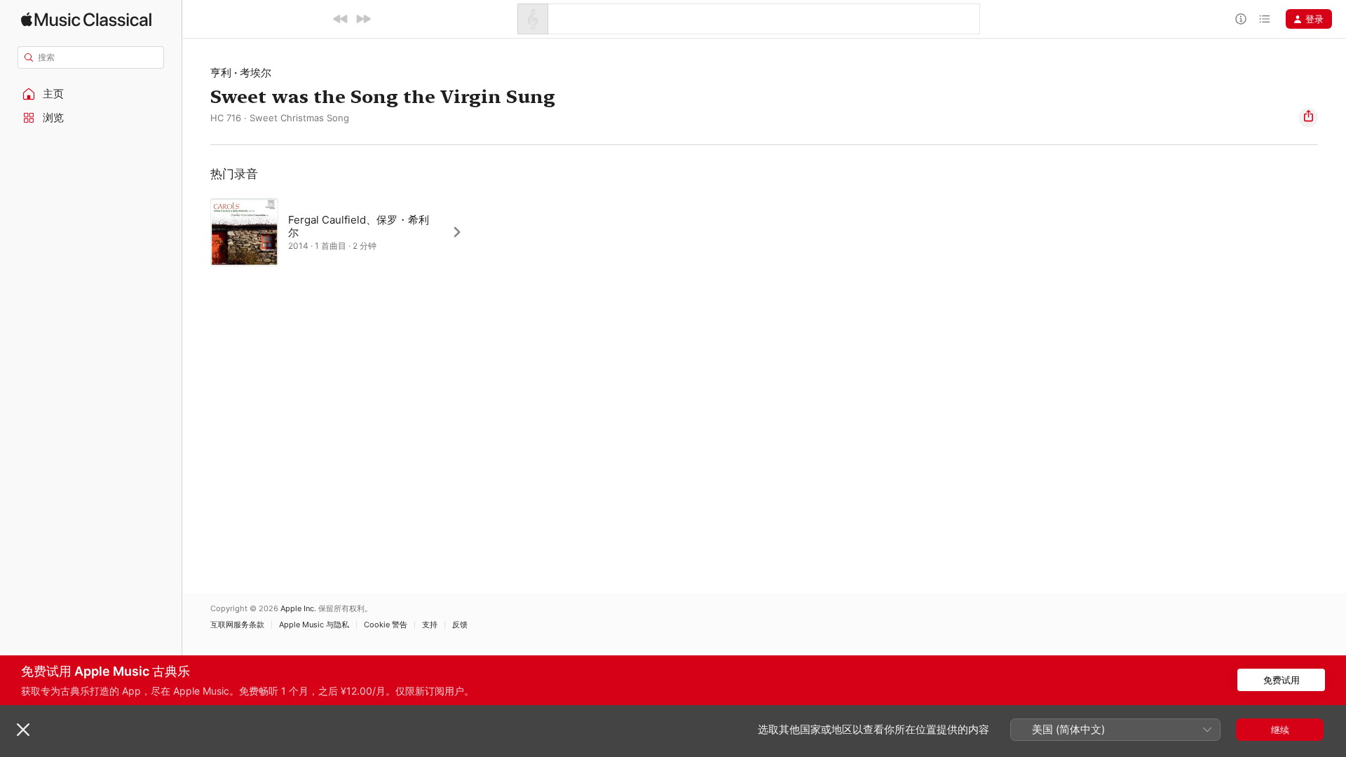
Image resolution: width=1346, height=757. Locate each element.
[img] (86, 19)
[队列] (1264, 19)
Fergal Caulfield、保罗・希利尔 (358, 226)
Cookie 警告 (385, 625)
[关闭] (23, 729)
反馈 (460, 625)
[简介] (1241, 19)
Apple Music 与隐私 (314, 625)
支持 (429, 625)
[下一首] (363, 19)
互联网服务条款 (237, 625)
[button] (91, 93)
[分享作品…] (1308, 118)
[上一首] (340, 19)
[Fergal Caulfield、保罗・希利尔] (343, 232)
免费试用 (1281, 680)
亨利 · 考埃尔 (240, 72)
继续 (1280, 729)
